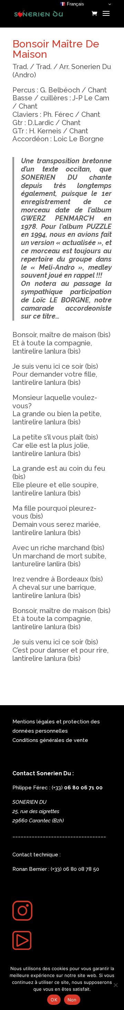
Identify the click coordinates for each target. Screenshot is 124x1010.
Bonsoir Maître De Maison (55, 49)
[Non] (115, 984)
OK (54, 999)
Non (72, 999)
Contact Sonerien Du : (43, 773)
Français (74, 4)
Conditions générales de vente (50, 740)
